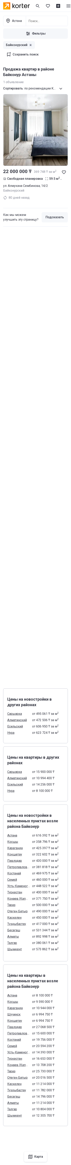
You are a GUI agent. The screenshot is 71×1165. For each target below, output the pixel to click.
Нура (10, 733)
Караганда (15, 848)
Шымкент (14, 949)
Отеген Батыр (17, 911)
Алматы (13, 936)
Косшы (12, 842)
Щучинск (14, 1014)
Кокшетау (14, 854)
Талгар (12, 943)
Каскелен (14, 917)
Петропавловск (18, 867)
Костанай (14, 873)
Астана (12, 835)
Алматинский (17, 720)
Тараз (11, 905)
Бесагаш (13, 930)
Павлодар (14, 861)
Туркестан (14, 892)
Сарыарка (14, 714)
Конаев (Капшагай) (18, 899)
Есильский (15, 726)
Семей (12, 880)
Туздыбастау (16, 924)
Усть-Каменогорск (18, 886)
